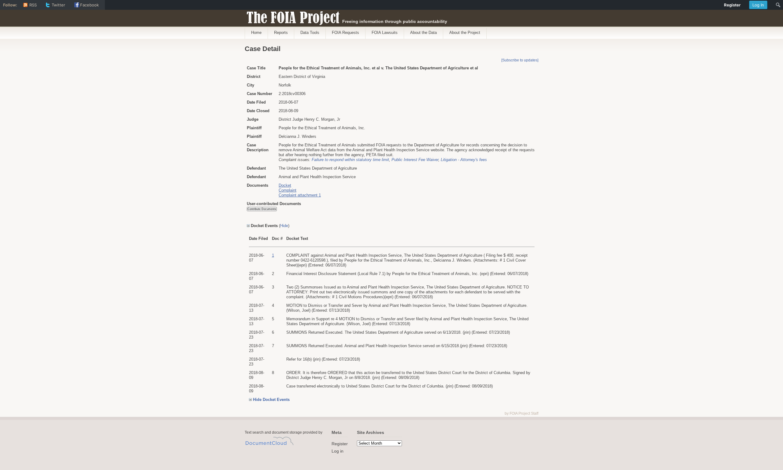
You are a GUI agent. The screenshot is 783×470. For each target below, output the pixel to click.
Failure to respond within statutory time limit (350, 159)
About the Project (464, 32)
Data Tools (309, 32)
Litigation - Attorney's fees (464, 159)
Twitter (58, 4)
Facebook (89, 4)
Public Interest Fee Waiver (415, 159)
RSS (33, 4)
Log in (337, 451)
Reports (281, 32)
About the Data (423, 32)
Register (340, 443)
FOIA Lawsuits (385, 32)
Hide (284, 225)
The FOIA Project (291, 16)
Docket (285, 185)
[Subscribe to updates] (519, 60)
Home (256, 32)
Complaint (287, 190)
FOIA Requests (345, 32)
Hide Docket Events (271, 399)
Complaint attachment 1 (300, 195)
